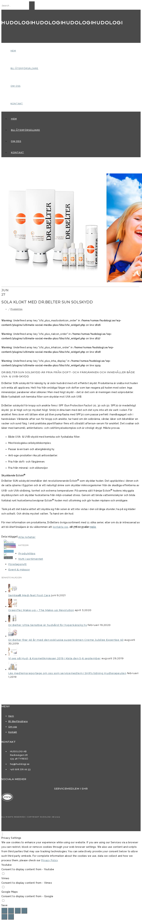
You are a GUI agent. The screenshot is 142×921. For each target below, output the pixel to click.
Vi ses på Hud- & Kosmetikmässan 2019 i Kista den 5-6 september (54, 658)
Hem (13, 50)
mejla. (93, 527)
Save (4, 905)
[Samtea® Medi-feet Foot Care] (12, 591)
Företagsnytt (17, 564)
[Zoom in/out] (24, 911)
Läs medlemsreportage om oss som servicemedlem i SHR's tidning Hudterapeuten (67, 673)
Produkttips (16, 309)
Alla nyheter (27, 537)
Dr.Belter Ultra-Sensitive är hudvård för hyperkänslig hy (47, 625)
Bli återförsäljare (24, 68)
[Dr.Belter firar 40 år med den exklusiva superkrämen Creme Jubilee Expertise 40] (12, 636)
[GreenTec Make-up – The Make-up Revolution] (12, 606)
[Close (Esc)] (4, 911)
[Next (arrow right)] (11, 917)
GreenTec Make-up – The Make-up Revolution (41, 610)
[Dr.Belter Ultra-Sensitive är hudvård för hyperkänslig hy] (12, 621)
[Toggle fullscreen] (18, 911)
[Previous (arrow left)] (4, 917)
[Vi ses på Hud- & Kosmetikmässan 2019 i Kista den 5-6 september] (12, 654)
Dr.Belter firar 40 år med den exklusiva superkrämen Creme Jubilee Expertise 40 (65, 639)
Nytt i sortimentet (30, 558)
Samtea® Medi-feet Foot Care (29, 595)
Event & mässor (19, 569)
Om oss (15, 86)
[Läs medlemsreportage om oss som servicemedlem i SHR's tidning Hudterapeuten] (12, 669)
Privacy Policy (49, 860)
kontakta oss (60, 527)
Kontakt (17, 103)
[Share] (11, 911)
